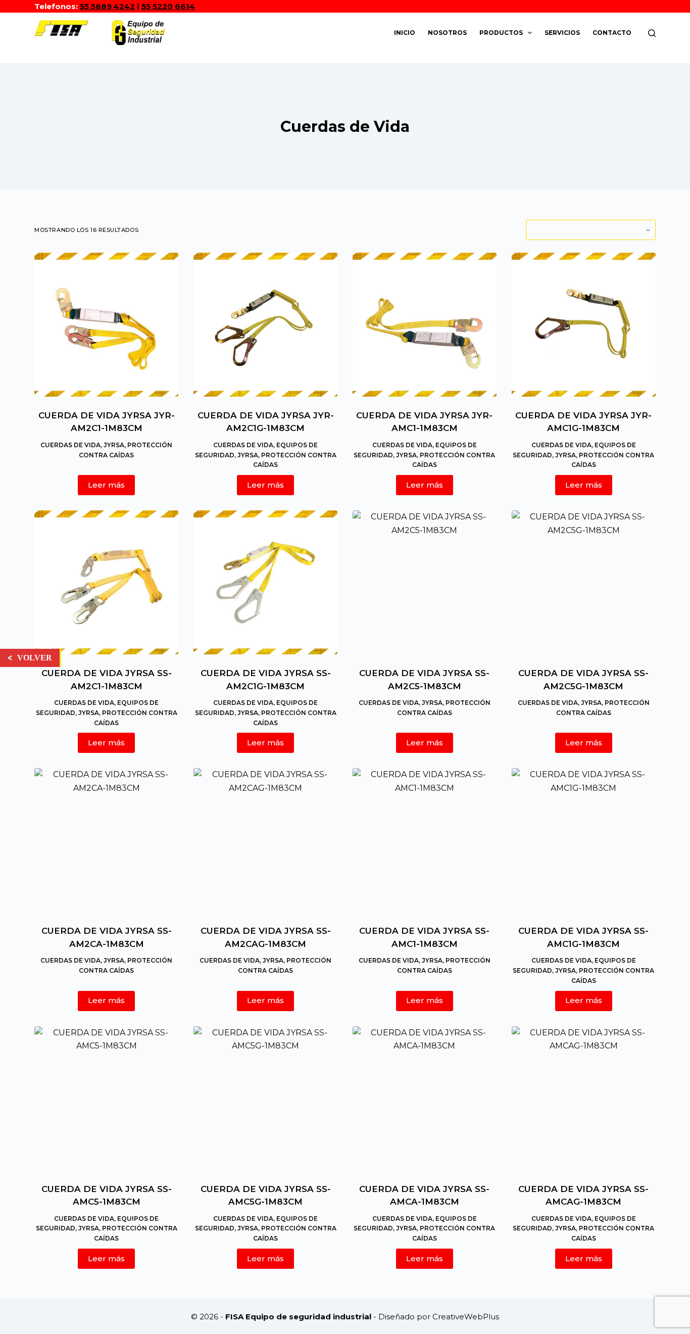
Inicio (404, 32)
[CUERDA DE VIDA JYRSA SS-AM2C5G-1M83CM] (584, 582)
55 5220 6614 (168, 6)
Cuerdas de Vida (70, 445)
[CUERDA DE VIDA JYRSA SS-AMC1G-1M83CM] (584, 840)
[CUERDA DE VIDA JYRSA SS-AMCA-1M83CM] (425, 1098)
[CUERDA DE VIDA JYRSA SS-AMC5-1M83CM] (106, 1098)
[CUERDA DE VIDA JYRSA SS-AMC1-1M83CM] (425, 840)
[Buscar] (652, 33)
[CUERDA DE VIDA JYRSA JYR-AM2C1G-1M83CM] (265, 325)
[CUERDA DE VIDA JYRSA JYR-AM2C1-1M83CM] (106, 325)
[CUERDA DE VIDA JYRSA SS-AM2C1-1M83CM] (106, 582)
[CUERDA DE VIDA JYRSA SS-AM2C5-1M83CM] (425, 582)
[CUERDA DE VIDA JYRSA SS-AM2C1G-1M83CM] (265, 582)
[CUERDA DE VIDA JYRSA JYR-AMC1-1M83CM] (425, 325)
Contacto (612, 32)
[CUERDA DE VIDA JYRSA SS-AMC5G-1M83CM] (265, 1098)
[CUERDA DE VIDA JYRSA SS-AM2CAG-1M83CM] (265, 840)
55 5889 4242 (107, 6)
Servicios (562, 32)
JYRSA (114, 445)
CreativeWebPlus (465, 1316)
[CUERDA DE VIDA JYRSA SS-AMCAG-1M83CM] (584, 1098)
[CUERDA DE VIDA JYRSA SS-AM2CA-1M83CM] (106, 840)
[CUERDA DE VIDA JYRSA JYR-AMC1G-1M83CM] (584, 325)
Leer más (106, 485)
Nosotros (447, 32)
